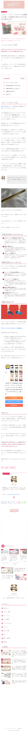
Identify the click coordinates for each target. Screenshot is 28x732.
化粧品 (13, 467)
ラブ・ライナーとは (11, 82)
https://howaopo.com (13, 494)
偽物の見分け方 (10, 91)
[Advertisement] (14, 529)
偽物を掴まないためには (12, 88)
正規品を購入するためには (13, 85)
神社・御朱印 (6, 638)
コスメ (4, 467)
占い (4, 634)
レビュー (5, 627)
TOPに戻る (14, 510)
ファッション (6, 615)
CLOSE (22, 78)
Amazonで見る (14, 397)
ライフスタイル (7, 623)
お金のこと (6, 608)
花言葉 (5, 642)
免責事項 (19, 728)
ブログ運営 (6, 619)
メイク (8, 467)
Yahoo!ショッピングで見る (14, 401)
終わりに (8, 94)
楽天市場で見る (14, 405)
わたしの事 (6, 630)
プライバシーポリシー (11, 728)
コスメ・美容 (4, 11)
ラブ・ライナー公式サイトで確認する (13, 328)
